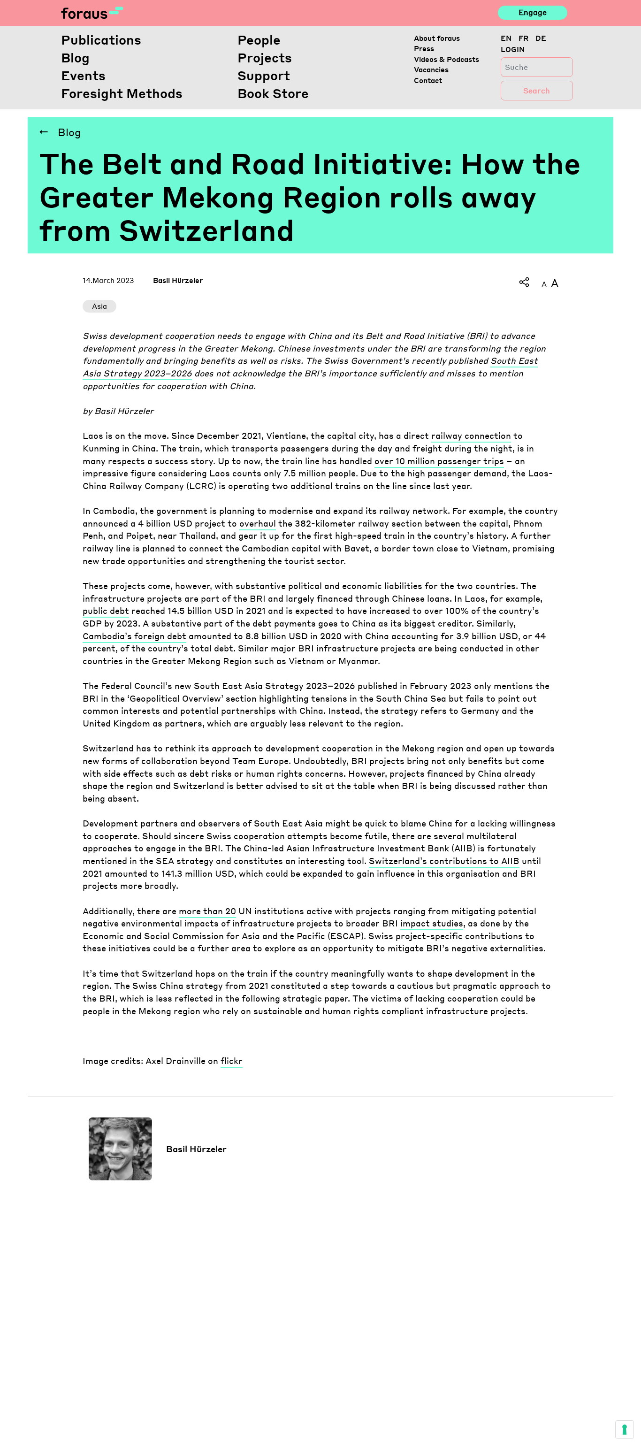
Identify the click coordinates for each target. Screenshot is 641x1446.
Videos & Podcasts (446, 59)
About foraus (437, 38)
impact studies (431, 923)
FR (523, 38)
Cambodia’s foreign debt (134, 636)
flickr (232, 1061)
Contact (428, 80)
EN (506, 38)
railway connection (471, 435)
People (259, 39)
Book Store (273, 93)
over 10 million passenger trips (439, 461)
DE (540, 38)
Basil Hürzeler (178, 280)
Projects (264, 57)
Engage (533, 12)
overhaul (257, 523)
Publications (101, 39)
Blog (75, 57)
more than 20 (207, 911)
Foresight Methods (122, 93)
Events (83, 75)
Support (263, 75)
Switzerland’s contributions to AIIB (444, 861)
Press (424, 48)
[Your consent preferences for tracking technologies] (624, 1429)
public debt (106, 610)
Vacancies (431, 69)
